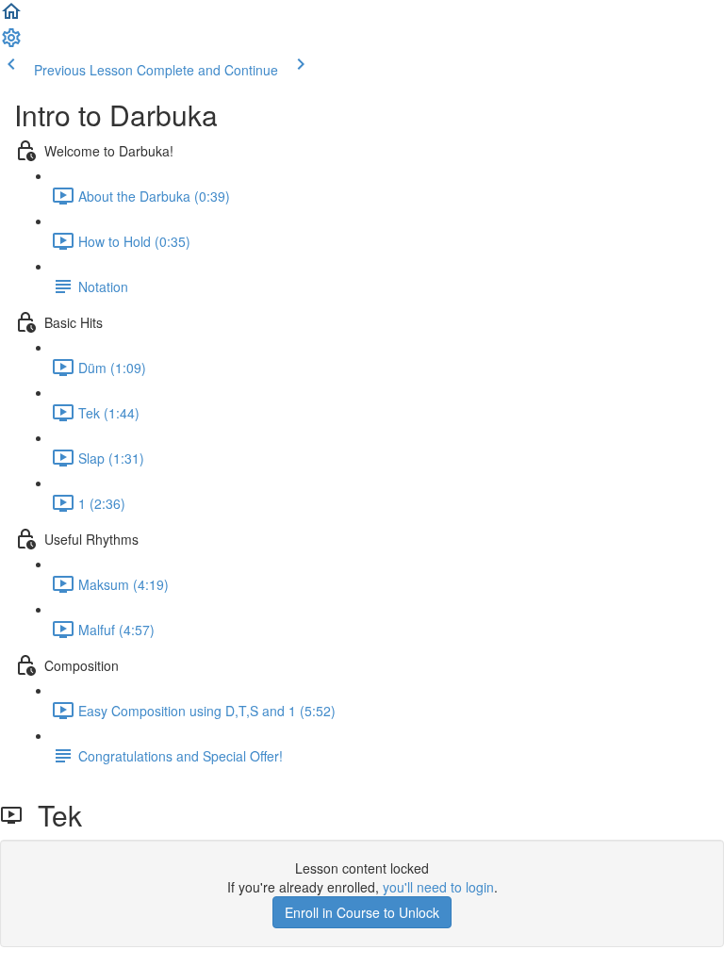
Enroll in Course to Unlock (362, 912)
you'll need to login (438, 886)
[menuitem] (11, 43)
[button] (11, 17)
